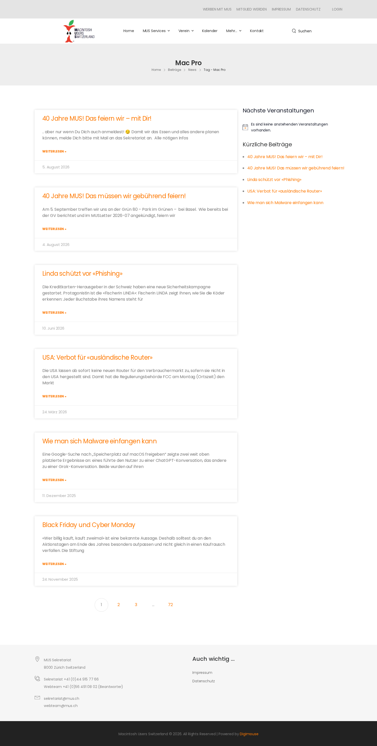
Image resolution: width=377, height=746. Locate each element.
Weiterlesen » (54, 151)
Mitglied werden (251, 9)
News (192, 70)
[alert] (294, 127)
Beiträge (174, 70)
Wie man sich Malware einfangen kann (99, 441)
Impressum (281, 9)
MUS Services (154, 30)
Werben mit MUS (217, 9)
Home (128, 30)
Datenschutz (308, 9)
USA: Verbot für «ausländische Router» (97, 357)
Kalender (209, 30)
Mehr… (231, 30)
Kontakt (257, 30)
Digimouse (249, 734)
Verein (184, 30)
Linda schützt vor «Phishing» (82, 273)
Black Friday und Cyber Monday (88, 525)
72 (172, 603)
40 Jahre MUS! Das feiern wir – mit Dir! (97, 118)
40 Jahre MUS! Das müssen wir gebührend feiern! (114, 196)
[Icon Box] (335, 9)
